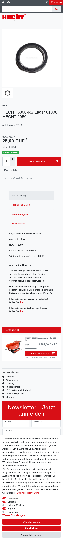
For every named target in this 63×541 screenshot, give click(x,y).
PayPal (11, 508)
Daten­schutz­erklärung (28, 492)
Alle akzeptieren (31, 522)
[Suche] (56, 9)
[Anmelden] (3, 2)
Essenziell (13, 498)
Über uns (10, 397)
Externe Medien (16, 505)
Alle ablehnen (31, 528)
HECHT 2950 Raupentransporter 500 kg (40, 339)
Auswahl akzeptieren (31, 535)
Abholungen (12, 380)
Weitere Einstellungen (13, 515)
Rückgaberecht (13, 386)
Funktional (13, 512)
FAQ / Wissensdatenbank (19, 390)
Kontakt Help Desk (15, 393)
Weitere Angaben (20, 214)
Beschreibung (19, 195)
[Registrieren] (9, 2)
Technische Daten (21, 205)
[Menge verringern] (12, 163)
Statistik (12, 501)
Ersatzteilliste (18, 223)
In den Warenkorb (38, 161)
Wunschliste (11, 170)
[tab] (31, 195)
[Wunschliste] (47, 2)
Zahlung (10, 383)
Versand (10, 376)
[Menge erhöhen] (12, 159)
